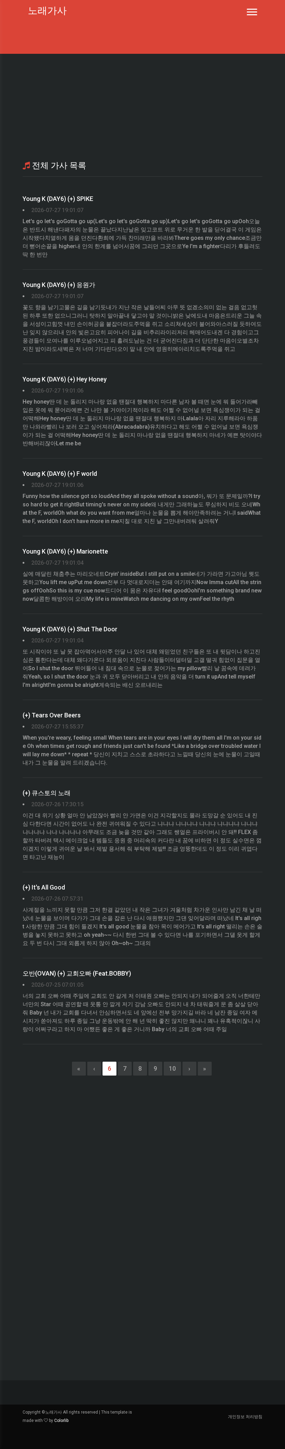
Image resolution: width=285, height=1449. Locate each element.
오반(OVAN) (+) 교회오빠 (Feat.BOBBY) (77, 973)
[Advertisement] (142, 105)
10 (172, 1068)
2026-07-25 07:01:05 (57, 985)
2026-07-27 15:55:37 (57, 726)
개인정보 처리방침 (245, 1416)
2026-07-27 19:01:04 (57, 562)
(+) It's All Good (44, 887)
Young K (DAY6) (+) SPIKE (58, 198)
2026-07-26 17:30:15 (57, 804)
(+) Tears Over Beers (52, 715)
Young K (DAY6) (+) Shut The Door (70, 629)
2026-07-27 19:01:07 (57, 210)
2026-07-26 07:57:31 (57, 898)
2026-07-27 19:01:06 (57, 390)
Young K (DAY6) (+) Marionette (65, 551)
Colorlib (61, 1420)
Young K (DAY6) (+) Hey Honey (65, 379)
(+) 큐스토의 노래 (47, 793)
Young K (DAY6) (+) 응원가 (59, 284)
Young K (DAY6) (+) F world (60, 473)
